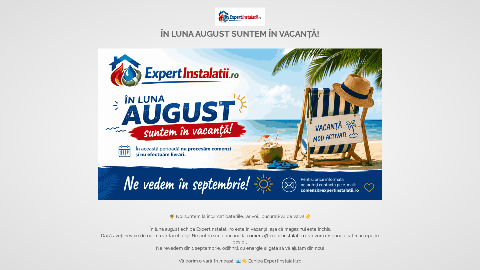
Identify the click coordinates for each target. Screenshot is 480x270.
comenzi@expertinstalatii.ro (276, 235)
